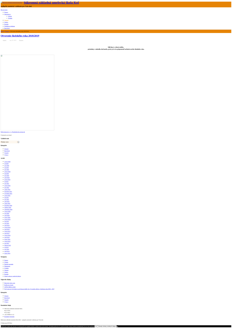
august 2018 (7, 227)
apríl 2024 (7, 177)
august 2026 (7, 161)
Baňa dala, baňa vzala (9, 283)
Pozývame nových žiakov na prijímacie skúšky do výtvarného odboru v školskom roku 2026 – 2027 (29, 289)
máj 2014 (6, 249)
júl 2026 (6, 163)
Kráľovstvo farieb (8, 285)
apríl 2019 (7, 225)
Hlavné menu (4, 10)
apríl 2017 (7, 233)
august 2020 (7, 211)
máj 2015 (6, 243)
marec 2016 (7, 239)
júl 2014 (6, 247)
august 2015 (7, 241)
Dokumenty (7, 266)
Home (2, 31)
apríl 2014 (7, 251)
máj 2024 (6, 175)
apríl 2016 (7, 237)
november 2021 (8, 193)
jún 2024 (6, 173)
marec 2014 (7, 253)
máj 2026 (6, 165)
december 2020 (8, 205)
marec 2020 (7, 217)
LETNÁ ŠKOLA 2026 (9, 287)
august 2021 (7, 195)
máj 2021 (6, 199)
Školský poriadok (8, 264)
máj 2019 (6, 223)
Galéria (6, 22)
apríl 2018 (7, 229)
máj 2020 (6, 213)
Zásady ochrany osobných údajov (12, 276)
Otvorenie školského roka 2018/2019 (20, 35)
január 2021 (7, 203)
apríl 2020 (7, 215)
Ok (96, 326)
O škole (10, 16)
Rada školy (7, 28)
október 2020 (7, 207)
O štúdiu (10, 18)
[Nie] (117, 326)
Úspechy (6, 153)
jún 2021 (6, 197)
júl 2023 (6, 181)
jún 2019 (6, 221)
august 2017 (7, 231)
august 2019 (7, 219)
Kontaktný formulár (9, 316)
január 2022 (7, 189)
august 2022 (7, 185)
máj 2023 (6, 183)
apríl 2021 (7, 201)
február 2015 (7, 245)
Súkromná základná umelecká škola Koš (51, 2)
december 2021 (8, 191)
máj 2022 (6, 187)
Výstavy (6, 155)
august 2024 (7, 171)
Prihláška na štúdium (9, 26)
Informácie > (7, 14)
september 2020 (8, 209)
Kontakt (6, 24)
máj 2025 (6, 169)
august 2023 (7, 179)
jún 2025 (6, 167)
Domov (6, 12)
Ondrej (4, 40)
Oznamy (6, 20)
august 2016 (7, 235)
